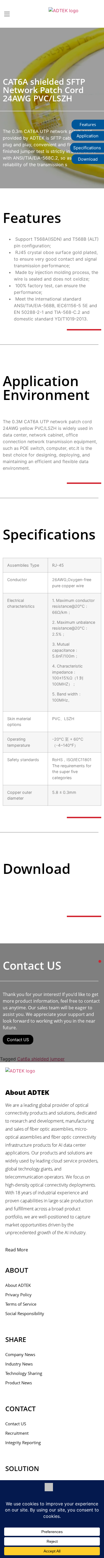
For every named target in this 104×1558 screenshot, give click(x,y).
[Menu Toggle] (7, 14)
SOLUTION (22, 1468)
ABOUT (16, 1270)
